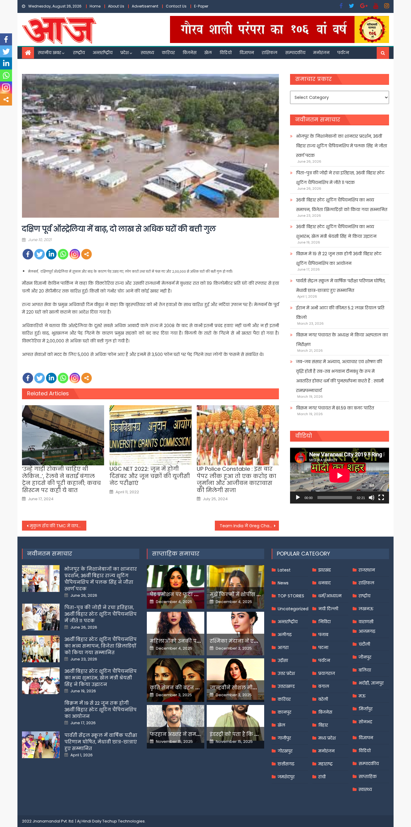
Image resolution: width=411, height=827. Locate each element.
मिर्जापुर (365, 709)
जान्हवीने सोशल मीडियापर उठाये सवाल (254, 687)
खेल (208, 53)
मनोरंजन (321, 53)
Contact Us (176, 6)
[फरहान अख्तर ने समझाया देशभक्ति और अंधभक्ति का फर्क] (175, 724)
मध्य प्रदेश (327, 738)
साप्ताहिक (368, 776)
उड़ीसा (283, 660)
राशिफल (269, 53)
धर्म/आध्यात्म (329, 596)
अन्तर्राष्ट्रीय (103, 53)
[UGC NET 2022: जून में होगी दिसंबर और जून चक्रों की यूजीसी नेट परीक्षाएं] (151, 435)
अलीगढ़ (285, 635)
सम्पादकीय (295, 53)
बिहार (323, 725)
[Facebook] (28, 254)
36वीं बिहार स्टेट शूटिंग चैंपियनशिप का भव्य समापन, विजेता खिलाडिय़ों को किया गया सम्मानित (341, 205)
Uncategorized (293, 609)
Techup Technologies (123, 821)
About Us (116, 6)
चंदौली (364, 644)
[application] (339, 475)
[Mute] (372, 498)
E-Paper (201, 6)
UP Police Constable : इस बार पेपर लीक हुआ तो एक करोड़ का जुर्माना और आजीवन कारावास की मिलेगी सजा (236, 479)
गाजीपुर (284, 738)
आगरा (283, 648)
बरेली (323, 699)
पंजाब (323, 635)
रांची (322, 777)
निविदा (324, 622)
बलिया (365, 670)
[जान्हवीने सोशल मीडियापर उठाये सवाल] (235, 679)
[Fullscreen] (381, 498)
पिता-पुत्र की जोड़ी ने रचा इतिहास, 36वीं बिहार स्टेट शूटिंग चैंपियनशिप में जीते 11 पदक (340, 177)
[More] (86, 254)
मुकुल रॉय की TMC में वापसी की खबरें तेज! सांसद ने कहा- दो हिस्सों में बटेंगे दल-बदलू (58, 526)
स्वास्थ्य (147, 53)
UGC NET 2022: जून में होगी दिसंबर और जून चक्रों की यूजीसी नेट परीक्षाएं (150, 475)
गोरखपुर (285, 751)
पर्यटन (343, 53)
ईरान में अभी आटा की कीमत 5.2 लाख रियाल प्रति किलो (340, 312)
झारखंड (324, 570)
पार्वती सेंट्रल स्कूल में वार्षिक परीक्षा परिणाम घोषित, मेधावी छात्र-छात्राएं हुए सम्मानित (340, 285)
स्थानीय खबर (49, 53)
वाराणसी (366, 622)
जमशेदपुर (286, 777)
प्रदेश (124, 53)
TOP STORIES (291, 596)
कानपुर (284, 712)
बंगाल (323, 686)
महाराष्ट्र (325, 764)
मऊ (362, 696)
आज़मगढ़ (367, 631)
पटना (323, 648)
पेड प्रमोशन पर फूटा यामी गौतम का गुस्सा (195, 594)
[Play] (298, 498)
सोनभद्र (365, 722)
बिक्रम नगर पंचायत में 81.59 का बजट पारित (335, 408)
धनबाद (324, 583)
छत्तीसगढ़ (286, 764)
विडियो (226, 53)
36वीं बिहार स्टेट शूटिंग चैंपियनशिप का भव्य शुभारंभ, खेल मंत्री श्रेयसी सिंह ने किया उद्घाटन (336, 231)
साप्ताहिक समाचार (175, 553)
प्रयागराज (326, 673)
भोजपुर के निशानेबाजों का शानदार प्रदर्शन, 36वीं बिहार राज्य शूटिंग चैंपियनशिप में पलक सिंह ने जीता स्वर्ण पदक (341, 145)
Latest (284, 570)
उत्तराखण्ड (286, 686)
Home (95, 6)
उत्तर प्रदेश (286, 673)
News (283, 583)
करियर (168, 53)
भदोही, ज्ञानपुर (371, 683)
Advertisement (145, 6)
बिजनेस (189, 53)
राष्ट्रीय (79, 53)
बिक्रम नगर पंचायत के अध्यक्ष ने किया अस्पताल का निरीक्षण (342, 340)
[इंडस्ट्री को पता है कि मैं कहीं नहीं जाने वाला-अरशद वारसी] (235, 723)
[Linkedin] (51, 254)
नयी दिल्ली (328, 609)
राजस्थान (367, 570)
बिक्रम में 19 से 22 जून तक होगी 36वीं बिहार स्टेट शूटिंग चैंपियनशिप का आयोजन (339, 258)
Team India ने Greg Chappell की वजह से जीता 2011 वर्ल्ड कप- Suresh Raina (249, 526)
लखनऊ (366, 609)
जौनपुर (365, 657)
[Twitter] (39, 254)
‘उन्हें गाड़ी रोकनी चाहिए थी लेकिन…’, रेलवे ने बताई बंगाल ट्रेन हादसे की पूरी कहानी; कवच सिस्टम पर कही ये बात (61, 479)
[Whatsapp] (63, 254)
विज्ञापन (246, 53)
